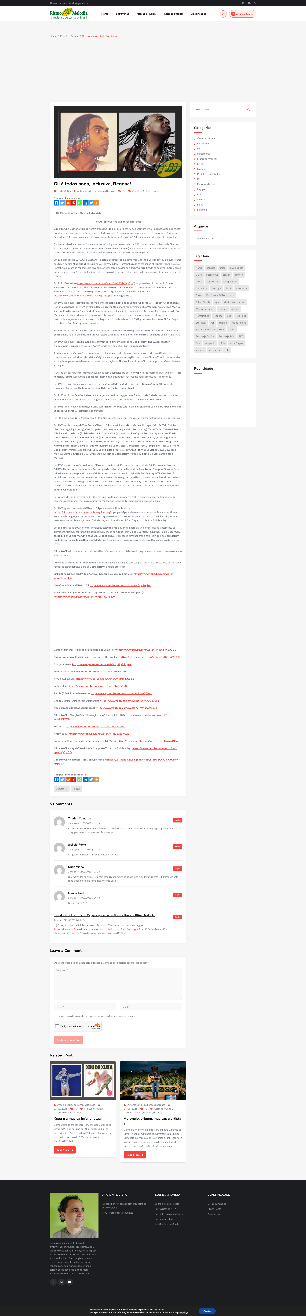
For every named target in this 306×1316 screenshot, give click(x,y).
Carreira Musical (173, 14)
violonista (214, 350)
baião (223, 267)
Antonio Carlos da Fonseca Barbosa (96, 191)
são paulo (210, 343)
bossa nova (212, 274)
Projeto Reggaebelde (208, 173)
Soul (198, 343)
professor (201, 322)
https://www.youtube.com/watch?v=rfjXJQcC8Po (129, 700)
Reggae (155, 191)
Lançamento (203, 153)
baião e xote (236, 267)
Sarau (200, 204)
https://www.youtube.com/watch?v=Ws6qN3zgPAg (120, 585)
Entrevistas (122, 14)
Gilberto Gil (62, 788)
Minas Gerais (203, 302)
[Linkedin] (85, 203)
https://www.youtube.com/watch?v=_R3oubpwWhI (99, 733)
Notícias (76, 1112)
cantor (226, 274)
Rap (199, 178)
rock (221, 329)
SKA (241, 336)
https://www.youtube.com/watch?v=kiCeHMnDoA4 (97, 671)
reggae (76, 788)
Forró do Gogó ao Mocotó (169, 1213)
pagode (223, 308)
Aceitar (207, 1310)
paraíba (235, 308)
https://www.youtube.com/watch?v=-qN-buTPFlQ (96, 726)
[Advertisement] (153, 65)
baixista (211, 267)
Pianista (218, 315)
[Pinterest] (73, 203)
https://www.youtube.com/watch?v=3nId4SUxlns (105, 678)
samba (232, 329)
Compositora (230, 281)
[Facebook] (243, 3)
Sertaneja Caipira (205, 336)
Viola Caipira (237, 343)
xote (226, 350)
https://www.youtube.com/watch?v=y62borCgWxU (121, 693)
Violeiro (200, 350)
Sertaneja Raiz (226, 336)
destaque (216, 288)
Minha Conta (214, 1208)
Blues (199, 274)
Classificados (198, 14)
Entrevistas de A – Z (165, 1208)
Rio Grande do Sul (205, 329)
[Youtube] (249, 3)
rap (213, 322)
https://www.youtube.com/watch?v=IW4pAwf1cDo (126, 707)
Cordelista (201, 288)
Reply (177, 820)
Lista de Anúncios (217, 1203)
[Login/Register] (223, 14)
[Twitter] (62, 203)
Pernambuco (202, 315)
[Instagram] (255, 3)
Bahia (199, 267)
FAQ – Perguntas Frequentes (117, 1212)
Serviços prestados (165, 1219)
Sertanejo (158, 1112)
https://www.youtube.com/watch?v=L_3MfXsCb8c (98, 685)
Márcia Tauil (76, 893)
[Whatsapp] (79, 203)
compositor (213, 281)
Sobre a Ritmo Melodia (167, 1203)
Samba (201, 199)
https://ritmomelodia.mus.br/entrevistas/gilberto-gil (83, 512)
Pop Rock (241, 315)
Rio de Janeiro (238, 322)
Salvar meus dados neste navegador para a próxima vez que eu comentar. (97, 1015)
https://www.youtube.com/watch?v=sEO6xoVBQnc (148, 740)
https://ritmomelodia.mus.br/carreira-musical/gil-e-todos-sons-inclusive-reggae (96, 929)
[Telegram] (91, 203)
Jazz (231, 295)
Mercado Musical (146, 14)
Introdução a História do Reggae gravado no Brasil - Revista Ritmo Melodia (104, 915)
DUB (228, 288)
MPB (200, 163)
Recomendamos (206, 184)
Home (104, 14)
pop (229, 315)
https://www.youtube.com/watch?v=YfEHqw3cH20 (84, 596)
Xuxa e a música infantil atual (78, 1118)
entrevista (241, 288)
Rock (200, 194)
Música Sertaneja (205, 308)
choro (199, 281)
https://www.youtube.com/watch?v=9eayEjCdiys (81, 295)
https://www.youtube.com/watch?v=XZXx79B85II (150, 656)
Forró (200, 148)
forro (199, 295)
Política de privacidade (167, 1224)
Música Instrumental (234, 302)
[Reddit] (68, 203)
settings (184, 1312)
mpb (217, 302)
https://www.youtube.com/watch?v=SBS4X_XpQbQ (105, 283)
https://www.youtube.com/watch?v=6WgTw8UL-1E (145, 649)
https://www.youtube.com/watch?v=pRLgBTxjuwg (102, 664)
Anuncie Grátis (245, 13)
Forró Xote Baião (215, 295)
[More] (96, 203)
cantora (239, 274)
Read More (63, 1149)
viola (222, 343)
